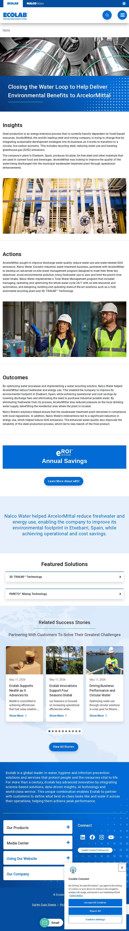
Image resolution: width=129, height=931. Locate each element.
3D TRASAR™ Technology (25, 576)
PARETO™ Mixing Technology (28, 594)
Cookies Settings (95, 919)
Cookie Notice (76, 895)
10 (80, 731)
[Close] (122, 867)
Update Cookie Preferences (95, 850)
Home (6, 30)
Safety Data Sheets (44, 904)
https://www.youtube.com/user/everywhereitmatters (111, 837)
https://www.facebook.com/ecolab (92, 837)
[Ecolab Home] (14, 16)
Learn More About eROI (63, 481)
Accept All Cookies (95, 902)
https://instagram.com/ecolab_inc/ (101, 837)
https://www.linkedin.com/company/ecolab (82, 837)
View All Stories (63, 746)
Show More (16, 715)
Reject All (95, 911)
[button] (107, 15)
